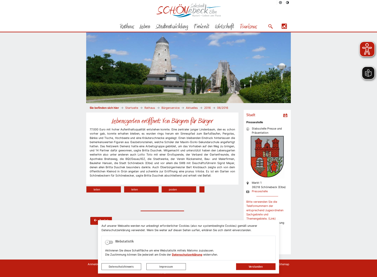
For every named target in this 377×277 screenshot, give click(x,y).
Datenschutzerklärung (187, 254)
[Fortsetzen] (285, 98)
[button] (270, 26)
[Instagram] (284, 27)
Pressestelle (260, 191)
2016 (207, 107)
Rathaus (149, 107)
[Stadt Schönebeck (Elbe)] (188, 16)
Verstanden (256, 266)
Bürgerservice (170, 107)
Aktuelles (192, 107)
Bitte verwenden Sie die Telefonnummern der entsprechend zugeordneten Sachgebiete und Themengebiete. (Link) (264, 210)
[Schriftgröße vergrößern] (280, 2)
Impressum (166, 266)
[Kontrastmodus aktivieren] (287, 2)
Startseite (131, 107)
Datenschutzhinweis (121, 266)
